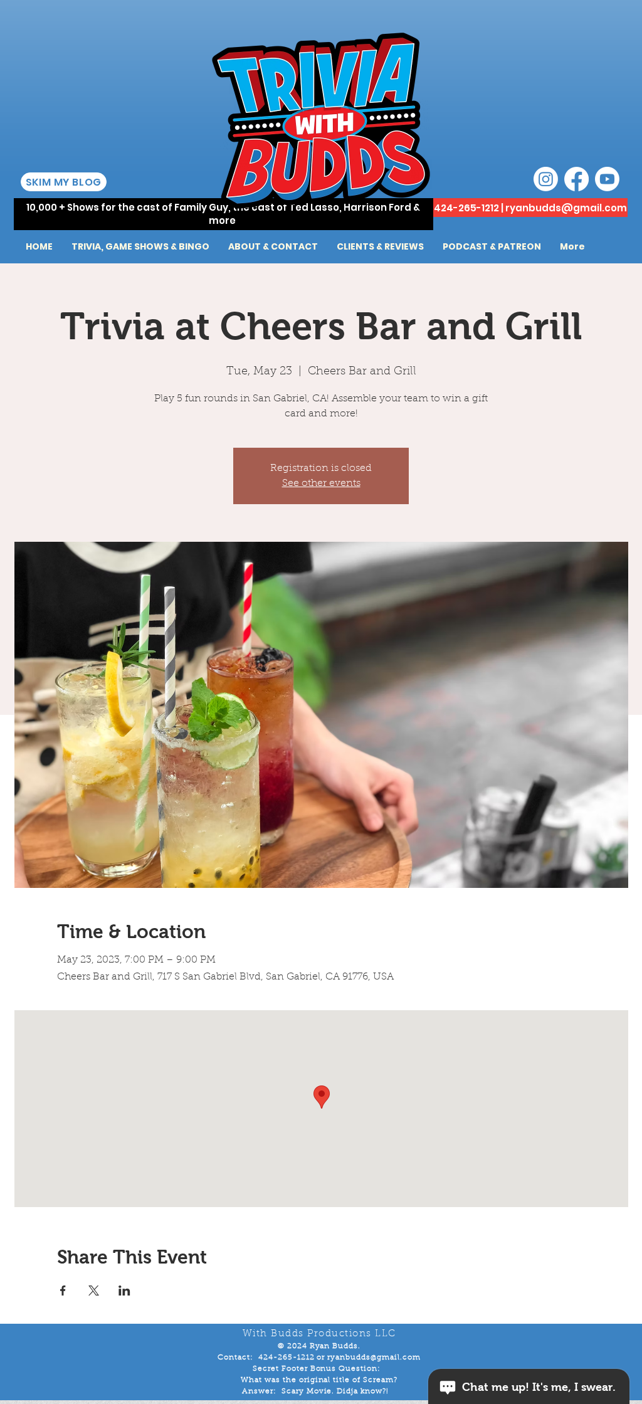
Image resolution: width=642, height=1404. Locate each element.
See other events (321, 483)
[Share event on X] (94, 1290)
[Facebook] (576, 179)
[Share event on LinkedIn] (124, 1290)
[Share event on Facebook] (63, 1290)
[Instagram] (546, 179)
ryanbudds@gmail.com (566, 207)
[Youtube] (607, 179)
